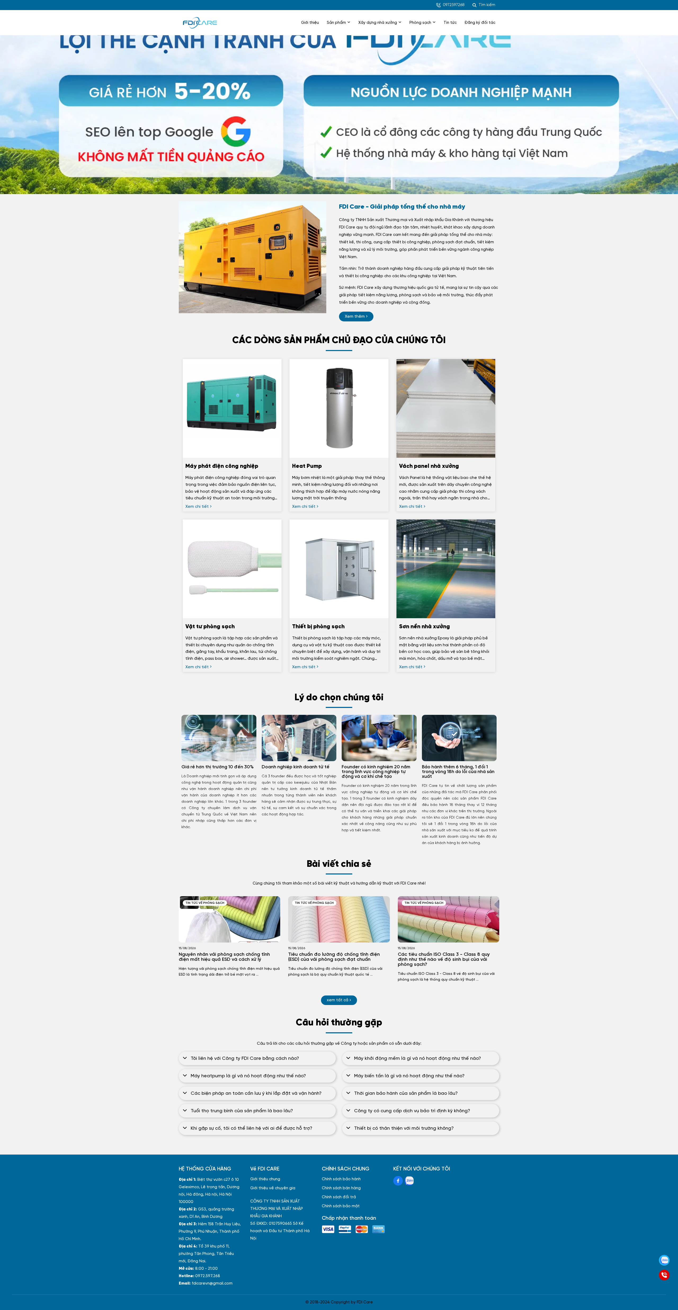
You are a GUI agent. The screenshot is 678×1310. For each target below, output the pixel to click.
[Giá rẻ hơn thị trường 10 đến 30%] (218, 738)
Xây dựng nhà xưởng (377, 23)
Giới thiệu (310, 23)
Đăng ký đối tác (480, 23)
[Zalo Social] (409, 1180)
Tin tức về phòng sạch (204, 903)
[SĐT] (664, 1275)
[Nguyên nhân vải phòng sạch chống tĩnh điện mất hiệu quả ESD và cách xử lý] (229, 919)
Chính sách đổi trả (339, 1197)
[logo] (200, 22)
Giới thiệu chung (265, 1179)
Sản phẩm (336, 23)
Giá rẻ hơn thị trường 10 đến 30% (217, 767)
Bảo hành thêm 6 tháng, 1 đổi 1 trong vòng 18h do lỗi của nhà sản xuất (458, 772)
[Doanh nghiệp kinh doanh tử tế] (299, 738)
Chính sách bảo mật (341, 1206)
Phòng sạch (420, 23)
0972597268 (454, 5)
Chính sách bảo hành (341, 1179)
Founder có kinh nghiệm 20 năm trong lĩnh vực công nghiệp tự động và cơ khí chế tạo (376, 772)
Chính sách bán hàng (341, 1188)
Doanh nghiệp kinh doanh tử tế (295, 767)
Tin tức (450, 23)
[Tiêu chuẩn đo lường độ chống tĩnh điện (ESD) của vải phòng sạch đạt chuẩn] (339, 919)
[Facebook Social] (398, 1181)
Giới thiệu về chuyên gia (272, 1188)
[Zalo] (664, 1260)
